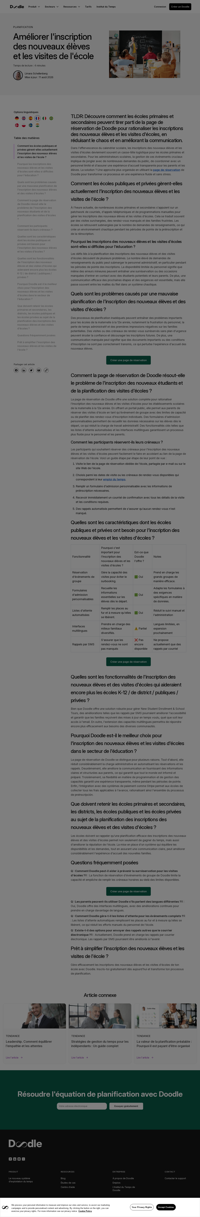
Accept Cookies (166, 1207)
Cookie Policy (85, 1211)
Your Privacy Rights (142, 1207)
